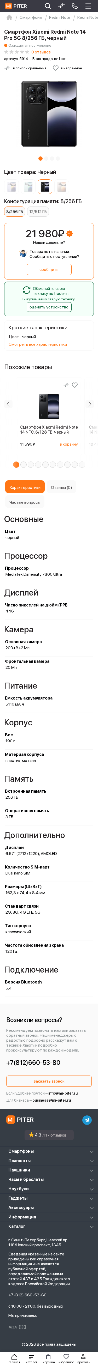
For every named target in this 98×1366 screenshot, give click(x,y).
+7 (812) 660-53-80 (27, 1294)
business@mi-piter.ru (51, 1100)
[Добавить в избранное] (75, 385)
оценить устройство (49, 307)
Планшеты (19, 1160)
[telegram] (87, 1120)
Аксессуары (21, 1207)
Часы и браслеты (26, 1179)
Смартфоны (21, 1151)
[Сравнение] (66, 385)
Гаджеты (17, 1198)
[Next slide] (89, 404)
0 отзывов (41, 52)
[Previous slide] (8, 404)
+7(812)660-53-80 (33, 1062)
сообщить (49, 269)
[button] (31, 1359)
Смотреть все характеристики (38, 344)
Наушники (19, 1170)
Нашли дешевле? (49, 242)
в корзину (69, 444)
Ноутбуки (18, 1188)
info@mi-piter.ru (63, 1093)
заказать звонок (49, 1081)
